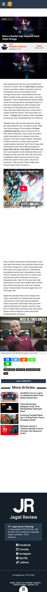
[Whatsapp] (32, 360)
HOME (12, 583)
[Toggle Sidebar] (4, 4)
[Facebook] (7, 360)
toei (5, 373)
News (10, 19)
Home (4, 19)
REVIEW (29, 583)
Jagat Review (23, 517)
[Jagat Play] (9, 4)
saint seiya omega (33, 369)
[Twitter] (15, 360)
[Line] (7, 364)
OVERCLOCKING (19, 585)
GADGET (37, 583)
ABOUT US (20, 583)
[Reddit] (24, 360)
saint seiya (20, 369)
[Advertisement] (23, 234)
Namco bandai (9, 369)
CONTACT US (32, 585)
